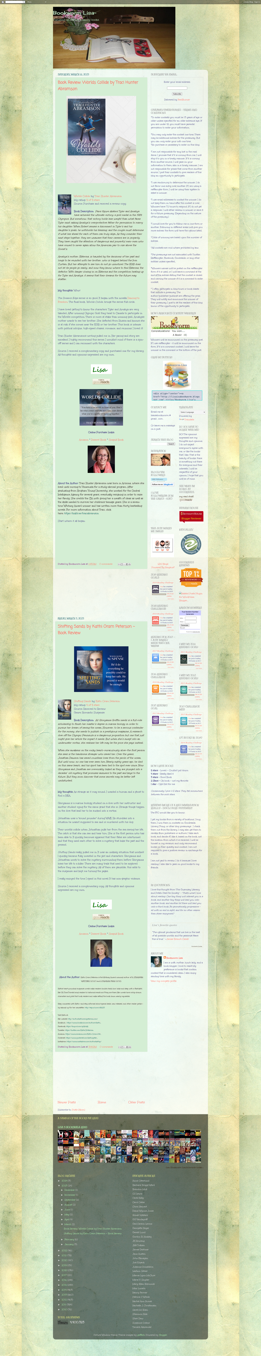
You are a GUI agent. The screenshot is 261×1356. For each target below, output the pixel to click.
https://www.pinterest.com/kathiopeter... (82, 1038)
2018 (64, 1270)
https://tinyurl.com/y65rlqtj (77, 1026)
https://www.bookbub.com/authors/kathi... (84, 1023)
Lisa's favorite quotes (164, 925)
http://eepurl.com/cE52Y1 (95, 1008)
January (69, 1244)
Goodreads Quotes (197, 946)
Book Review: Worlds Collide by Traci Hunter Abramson (93, 1228)
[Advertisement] (101, 593)
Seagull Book (116, 439)
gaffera (141, 1335)
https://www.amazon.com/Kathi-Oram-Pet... (83, 1034)
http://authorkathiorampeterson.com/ (83, 1019)
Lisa (161, 586)
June (68, 1209)
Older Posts (136, 1102)
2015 (64, 1285)
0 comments (105, 564)
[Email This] (119, 564)
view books (171, 599)
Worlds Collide (82, 196)
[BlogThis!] (121, 564)
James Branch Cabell (178, 939)
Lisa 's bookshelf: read (72, 1127)
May (67, 1214)
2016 (65, 1280)
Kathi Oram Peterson (108, 701)
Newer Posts (67, 1102)
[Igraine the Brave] (114, 1154)
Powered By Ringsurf (163, 567)
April (67, 1219)
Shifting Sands (82, 701)
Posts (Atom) (78, 1109)
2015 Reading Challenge (162, 713)
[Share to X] (124, 564)
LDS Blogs (163, 564)
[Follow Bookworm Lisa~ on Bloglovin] (159, 480)
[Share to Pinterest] (129, 564)
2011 (64, 1304)
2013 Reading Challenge (191, 714)
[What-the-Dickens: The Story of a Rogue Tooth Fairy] (114, 1162)
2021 (64, 1255)
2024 (65, 1180)
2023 (65, 1185)
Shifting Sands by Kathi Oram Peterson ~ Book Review (93, 1233)
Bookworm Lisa (174, 958)
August (69, 1204)
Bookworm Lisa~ (74, 13)
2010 (65, 1309)
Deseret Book (98, 439)
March (68, 1224)
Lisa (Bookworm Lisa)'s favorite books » (184, 1167)
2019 (64, 1265)
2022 (65, 1250)
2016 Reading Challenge (162, 682)
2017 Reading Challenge (162, 650)
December (70, 1190)
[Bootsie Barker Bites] (146, 1137)
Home (102, 1102)
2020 (65, 1260)
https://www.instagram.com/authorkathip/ (84, 1041)
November (70, 1194)
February (70, 1239)
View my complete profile (163, 981)
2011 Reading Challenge (191, 651)
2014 (64, 1289)
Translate (189, 419)
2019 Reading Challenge (162, 582)
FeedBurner (184, 99)
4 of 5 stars (93, 705)
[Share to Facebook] (127, 564)
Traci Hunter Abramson (108, 196)
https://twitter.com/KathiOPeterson (79, 1030)
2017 (64, 1275)
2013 (64, 1294)
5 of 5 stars (93, 200)
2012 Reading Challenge (191, 683)
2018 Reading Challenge (162, 613)
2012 (64, 1299)
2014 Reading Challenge (191, 742)
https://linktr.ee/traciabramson (81, 513)
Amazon (83, 439)
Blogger (163, 1335)
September (70, 1199)
